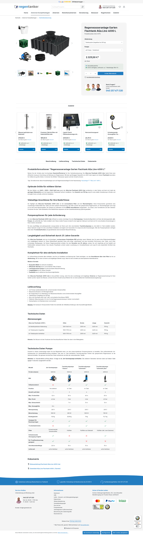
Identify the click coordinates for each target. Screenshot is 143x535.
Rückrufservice (58, 513)
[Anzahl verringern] (86, 73)
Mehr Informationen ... (63, 532)
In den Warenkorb (110, 73)
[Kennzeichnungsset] (93, 122)
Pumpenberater (58, 507)
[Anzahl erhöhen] (95, 73)
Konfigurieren (106, 532)
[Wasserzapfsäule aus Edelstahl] (26, 122)
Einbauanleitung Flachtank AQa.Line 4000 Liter (44, 464)
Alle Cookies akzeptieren (120, 532)
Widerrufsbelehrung (59, 501)
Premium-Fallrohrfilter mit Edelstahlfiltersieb (49, 133)
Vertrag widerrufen (75, 521)
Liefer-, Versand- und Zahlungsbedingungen (66, 497)
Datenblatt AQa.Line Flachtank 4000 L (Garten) (44, 468)
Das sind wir (57, 505)
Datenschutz (57, 499)
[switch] (137, 526)
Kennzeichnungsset (91, 132)
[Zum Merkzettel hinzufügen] (32, 127)
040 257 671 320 (109, 8)
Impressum (57, 493)
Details (21, 149)
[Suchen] (82, 7)
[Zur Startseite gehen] (26, 6)
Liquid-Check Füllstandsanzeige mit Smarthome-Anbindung (70, 133)
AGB (55, 495)
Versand (29, 139)
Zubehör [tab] (71, 106)
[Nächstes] (72, 43)
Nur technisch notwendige (91, 532)
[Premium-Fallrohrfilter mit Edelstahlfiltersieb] (49, 122)
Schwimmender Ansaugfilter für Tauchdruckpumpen (114, 133)
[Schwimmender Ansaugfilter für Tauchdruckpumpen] (116, 122)
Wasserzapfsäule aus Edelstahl (25, 133)
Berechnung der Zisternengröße (63, 511)
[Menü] (140, 516)
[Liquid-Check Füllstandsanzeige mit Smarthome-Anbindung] (71, 122)
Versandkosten (84, 525)
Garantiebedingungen (60, 503)
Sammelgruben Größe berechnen (63, 509)
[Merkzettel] (120, 7)
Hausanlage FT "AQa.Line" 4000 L (91, 180)
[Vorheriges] (16, 43)
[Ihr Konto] (124, 7)
